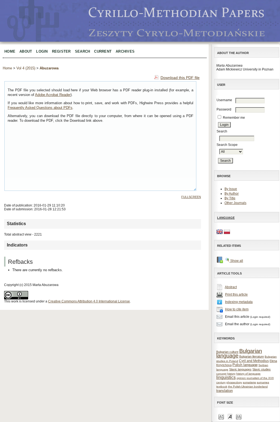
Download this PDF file (180, 77)
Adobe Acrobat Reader (53, 95)
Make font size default (230, 416)
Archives (125, 51)
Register (61, 51)
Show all (236, 261)
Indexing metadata (239, 302)
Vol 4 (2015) (25, 68)
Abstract (231, 287)
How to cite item (237, 309)
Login (42, 51)
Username (224, 100)
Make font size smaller (221, 416)
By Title (229, 198)
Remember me (234, 118)
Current (103, 51)
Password (224, 109)
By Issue (230, 189)
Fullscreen (191, 197)
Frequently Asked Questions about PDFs (40, 108)
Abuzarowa (49, 68)
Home (9, 51)
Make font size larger (238, 416)
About (25, 51)
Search (82, 51)
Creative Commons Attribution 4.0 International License (89, 301)
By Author (231, 194)
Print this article (236, 294)
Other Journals (235, 203)
